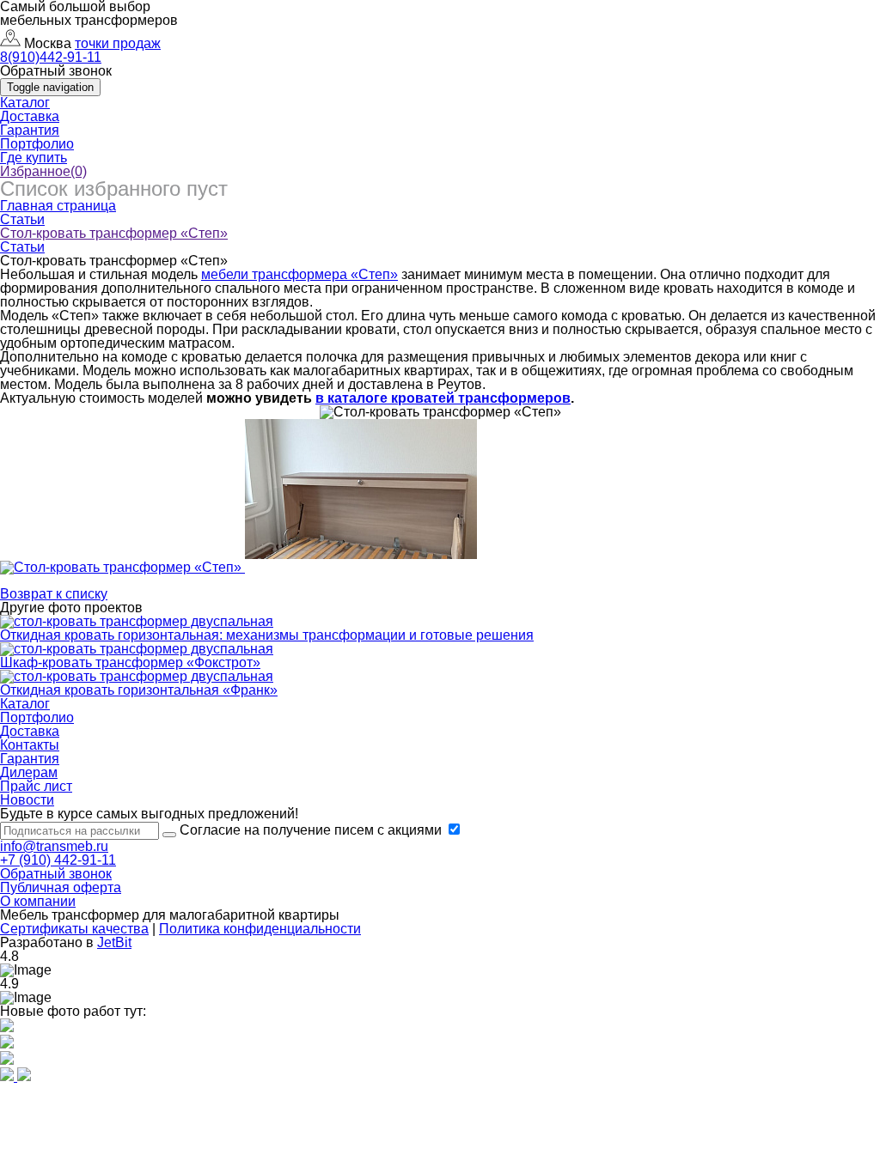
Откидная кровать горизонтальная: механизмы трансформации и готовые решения (267, 635)
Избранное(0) (43, 171)
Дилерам (29, 772)
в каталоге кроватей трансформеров (443, 398)
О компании (38, 901)
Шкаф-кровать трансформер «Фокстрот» (130, 662)
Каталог (25, 102)
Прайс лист (36, 786)
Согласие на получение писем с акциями (312, 830)
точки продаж (118, 43)
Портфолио (37, 144)
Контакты (29, 745)
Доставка (29, 116)
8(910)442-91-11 (50, 57)
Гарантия (29, 130)
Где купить (33, 157)
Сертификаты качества (74, 928)
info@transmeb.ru (54, 846)
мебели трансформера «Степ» (299, 274)
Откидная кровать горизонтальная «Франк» (139, 690)
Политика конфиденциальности (260, 928)
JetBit (114, 942)
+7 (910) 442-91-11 (58, 860)
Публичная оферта (60, 887)
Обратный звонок (56, 873)
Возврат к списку (53, 593)
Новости (27, 800)
